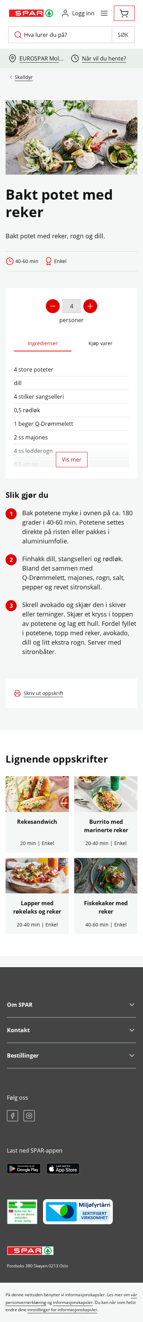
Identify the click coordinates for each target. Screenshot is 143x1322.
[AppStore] (63, 1168)
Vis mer (72, 459)
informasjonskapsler (73, 1302)
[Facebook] (12, 1115)
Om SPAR (20, 1005)
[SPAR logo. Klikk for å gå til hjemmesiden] (31, 13)
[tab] (43, 343)
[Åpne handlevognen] (124, 13)
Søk (123, 35)
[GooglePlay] (24, 1168)
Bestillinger (23, 1055)
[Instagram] (29, 1115)
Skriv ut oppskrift (43, 693)
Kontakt (18, 1030)
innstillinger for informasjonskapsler (62, 1310)
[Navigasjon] (104, 13)
